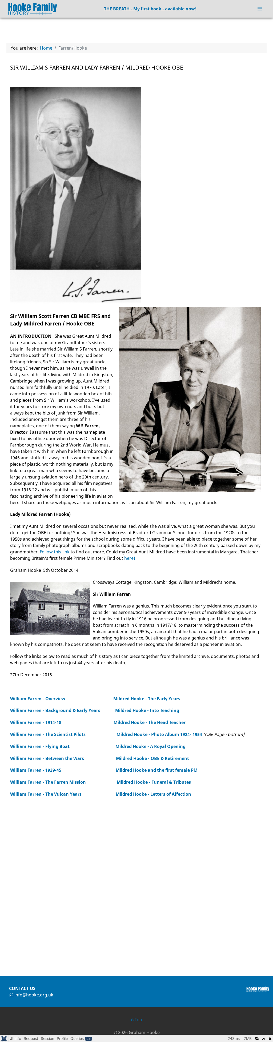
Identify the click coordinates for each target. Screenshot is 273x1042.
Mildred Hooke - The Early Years (146, 699)
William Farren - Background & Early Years (55, 710)
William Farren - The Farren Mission (48, 782)
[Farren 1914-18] (88, 722)
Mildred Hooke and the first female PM (157, 770)
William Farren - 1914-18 (36, 722)
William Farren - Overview (37, 699)
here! (129, 558)
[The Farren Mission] (87, 782)
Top (138, 1020)
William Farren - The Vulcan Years (46, 794)
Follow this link (55, 552)
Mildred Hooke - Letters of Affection (153, 794)
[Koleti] (30, 8)
